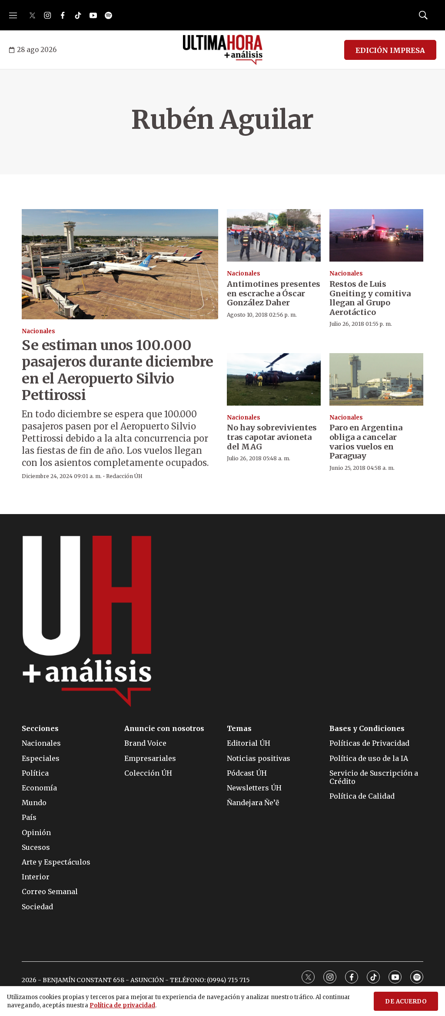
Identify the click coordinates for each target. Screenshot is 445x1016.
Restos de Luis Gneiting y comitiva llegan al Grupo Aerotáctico (370, 298)
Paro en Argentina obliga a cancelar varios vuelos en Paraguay (365, 442)
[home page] (222, 50)
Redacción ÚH (124, 476)
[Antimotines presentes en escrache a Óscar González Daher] (274, 235)
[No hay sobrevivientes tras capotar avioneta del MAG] (274, 379)
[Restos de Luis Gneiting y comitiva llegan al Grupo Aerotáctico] (376, 235)
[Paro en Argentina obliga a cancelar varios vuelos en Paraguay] (376, 379)
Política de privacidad (122, 1005)
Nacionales (38, 331)
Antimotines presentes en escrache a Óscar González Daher (273, 293)
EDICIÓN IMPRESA (390, 50)
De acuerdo (406, 1001)
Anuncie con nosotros (164, 728)
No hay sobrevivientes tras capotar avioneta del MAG (272, 437)
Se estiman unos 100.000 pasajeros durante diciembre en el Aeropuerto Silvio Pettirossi (117, 370)
